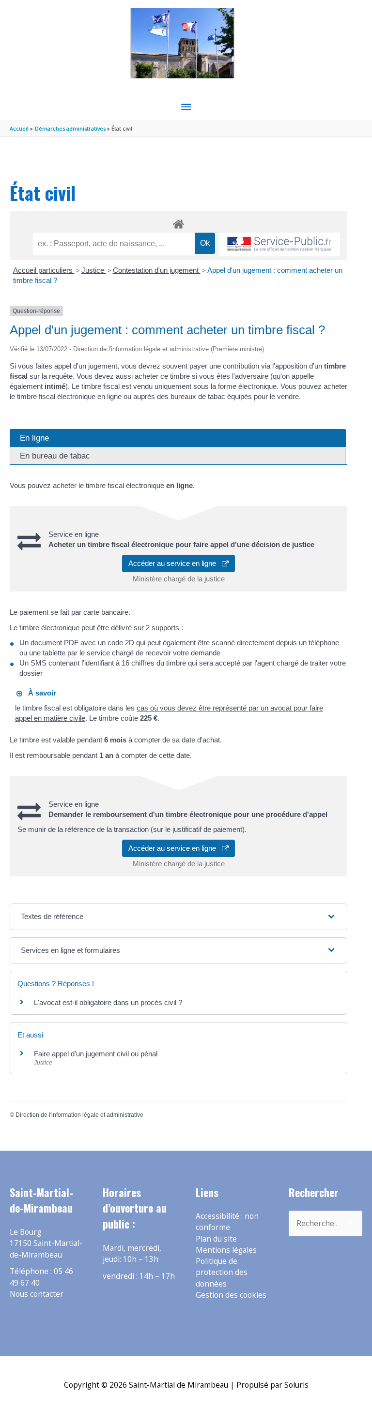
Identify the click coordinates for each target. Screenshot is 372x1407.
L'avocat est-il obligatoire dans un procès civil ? (108, 1002)
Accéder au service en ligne (175, 563)
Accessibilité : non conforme (227, 1221)
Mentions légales (226, 1249)
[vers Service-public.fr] (279, 244)
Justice (93, 270)
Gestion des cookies (231, 1294)
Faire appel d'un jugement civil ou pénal (95, 1054)
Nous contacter (36, 1294)
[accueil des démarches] (178, 222)
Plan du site (216, 1238)
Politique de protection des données (222, 1272)
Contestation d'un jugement (157, 270)
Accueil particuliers (44, 270)
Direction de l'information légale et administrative (79, 1114)
